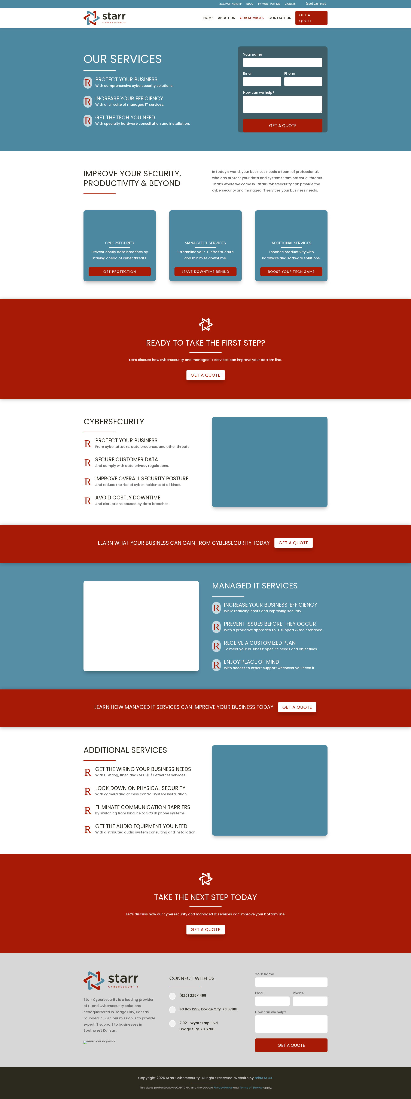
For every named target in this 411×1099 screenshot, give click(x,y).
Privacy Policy (223, 1087)
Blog (249, 4)
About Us (226, 17)
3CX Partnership (230, 4)
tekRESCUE (264, 1077)
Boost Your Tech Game (291, 271)
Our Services (252, 17)
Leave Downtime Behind (205, 271)
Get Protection (119, 271)
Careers (290, 4)
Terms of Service (251, 1087)
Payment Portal (269, 4)
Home (208, 17)
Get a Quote (305, 18)
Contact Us (279, 17)
